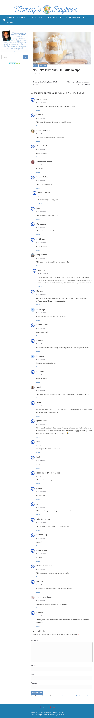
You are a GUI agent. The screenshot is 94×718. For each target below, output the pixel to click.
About (10, 22)
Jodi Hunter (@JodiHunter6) (48, 473)
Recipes (10, 17)
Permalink (43, 103)
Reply (38, 110)
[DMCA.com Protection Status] (14, 63)
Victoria (38, 74)
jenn (38, 504)
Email (33, 674)
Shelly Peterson (43, 130)
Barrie (39, 387)
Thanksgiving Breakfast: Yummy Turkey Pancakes (78, 83)
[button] (26, 17)
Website (34, 683)
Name (33, 665)
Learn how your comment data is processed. (73, 696)
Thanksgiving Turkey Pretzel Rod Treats (45, 83)
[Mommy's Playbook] (3, 20)
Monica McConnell (44, 161)
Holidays (21, 17)
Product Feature (37, 17)
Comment (35, 640)
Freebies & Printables (74, 17)
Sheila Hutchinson (44, 597)
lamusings (40, 309)
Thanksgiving (42, 65)
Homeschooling (54, 17)
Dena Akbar (41, 224)
